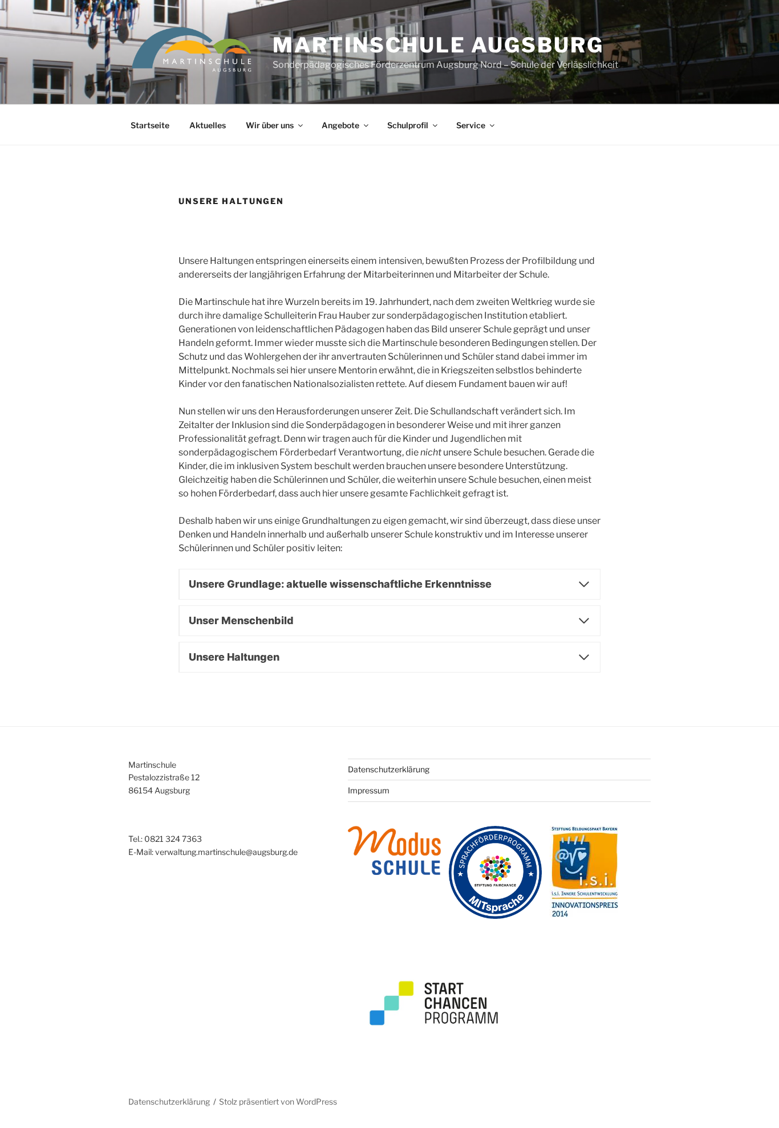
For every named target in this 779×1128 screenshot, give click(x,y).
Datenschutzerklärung (388, 769)
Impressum (369, 790)
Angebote (340, 125)
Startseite (150, 125)
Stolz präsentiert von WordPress (278, 1101)
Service (470, 125)
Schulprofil (407, 125)
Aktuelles (207, 125)
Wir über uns (270, 125)
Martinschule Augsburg (438, 45)
